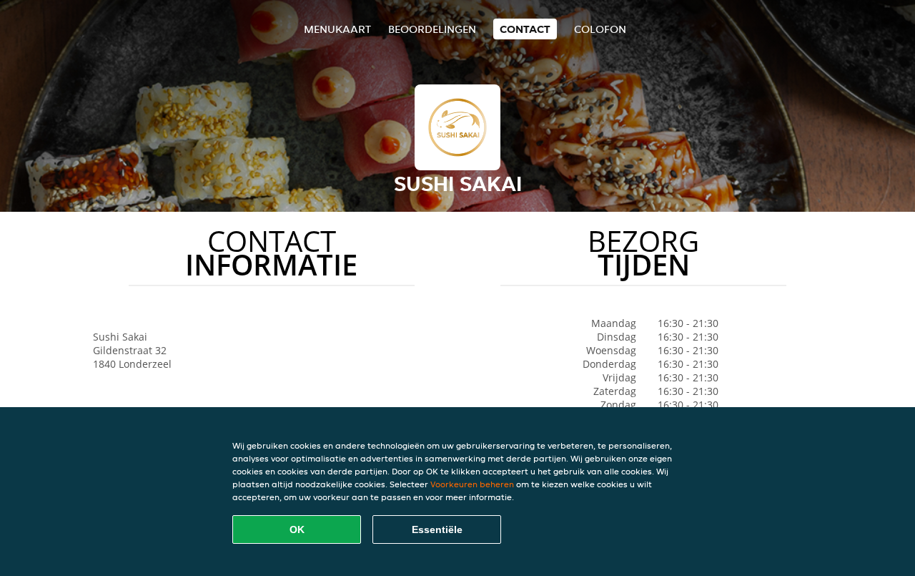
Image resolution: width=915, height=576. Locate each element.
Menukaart (337, 28)
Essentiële (437, 529)
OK (297, 529)
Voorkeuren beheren (472, 484)
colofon (600, 28)
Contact (525, 28)
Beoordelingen (432, 28)
